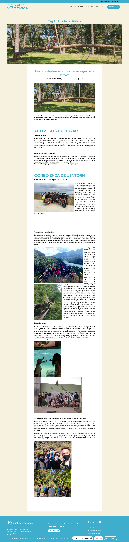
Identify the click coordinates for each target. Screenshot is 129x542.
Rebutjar (98, 538)
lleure (83, 79)
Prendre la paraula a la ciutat (60, 138)
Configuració (110, 538)
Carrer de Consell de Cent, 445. (17, 530)
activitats (65, 79)
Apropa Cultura (67, 335)
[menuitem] (105, 1)
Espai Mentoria (105, 1)
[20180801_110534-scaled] (64, 44)
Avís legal (91, 527)
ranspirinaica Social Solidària (44, 232)
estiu (76, 79)
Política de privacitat (95, 530)
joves (79, 79)
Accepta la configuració (83, 538)
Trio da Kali (38, 158)
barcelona (72, 79)
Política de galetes (94, 534)
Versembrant (47, 144)
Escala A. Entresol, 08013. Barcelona (19, 531)
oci (86, 79)
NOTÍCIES (55, 79)
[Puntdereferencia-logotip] (17, 7)
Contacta (115, 1)
